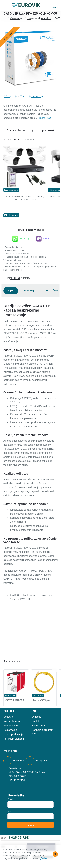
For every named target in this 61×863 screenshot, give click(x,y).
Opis (10, 290)
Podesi (44, 858)
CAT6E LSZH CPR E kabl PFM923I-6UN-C (16, 700)
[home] (4, 18)
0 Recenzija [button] (10, 96)
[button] (6, 5)
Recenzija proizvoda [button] (31, 96)
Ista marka (28, 139)
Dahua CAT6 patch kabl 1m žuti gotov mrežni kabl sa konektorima (44, 700)
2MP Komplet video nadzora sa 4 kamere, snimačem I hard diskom (24, 198)
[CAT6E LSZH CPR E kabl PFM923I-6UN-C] (16, 682)
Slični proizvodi (12, 661)
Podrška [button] (8, 711)
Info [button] (34, 711)
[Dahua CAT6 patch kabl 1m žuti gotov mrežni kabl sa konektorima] (44, 682)
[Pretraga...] (47, 5)
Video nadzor (16, 18)
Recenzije (29, 290)
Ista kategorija (11, 139)
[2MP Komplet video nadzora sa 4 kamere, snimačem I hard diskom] (24, 167)
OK (55, 854)
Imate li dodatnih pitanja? (18, 278)
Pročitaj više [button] (44, 117)
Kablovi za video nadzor (39, 18)
